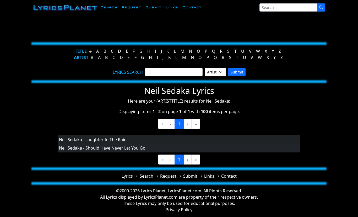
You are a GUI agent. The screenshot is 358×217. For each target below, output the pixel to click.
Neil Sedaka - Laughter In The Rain (93, 139)
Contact (191, 7)
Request (131, 7)
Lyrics (127, 176)
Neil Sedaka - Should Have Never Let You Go (102, 148)
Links (171, 7)
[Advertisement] (177, 27)
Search (108, 7)
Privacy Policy (179, 210)
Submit (153, 7)
